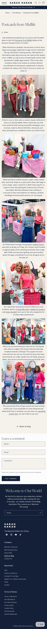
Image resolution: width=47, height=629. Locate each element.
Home (7, 13)
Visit (5, 570)
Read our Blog (9, 556)
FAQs (6, 582)
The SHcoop (16, 13)
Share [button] (6, 32)
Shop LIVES (8, 553)
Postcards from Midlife (31, 13)
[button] (4, 2)
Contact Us (8, 559)
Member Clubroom (10, 547)
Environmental (9, 611)
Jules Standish (11, 312)
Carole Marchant (22, 309)
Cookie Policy (8, 608)
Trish (4, 50)
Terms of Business (10, 596)
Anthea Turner (38, 244)
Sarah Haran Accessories (25, 626)
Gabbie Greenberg (37, 309)
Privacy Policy (9, 605)
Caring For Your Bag (11, 576)
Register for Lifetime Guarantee (15, 579)
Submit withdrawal (10, 614)
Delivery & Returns (10, 573)
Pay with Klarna (9, 599)
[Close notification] (44, 7)
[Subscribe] (40, 512)
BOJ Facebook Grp (10, 550)
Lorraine (13, 50)
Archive (7, 585)
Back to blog (25, 426)
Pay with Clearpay (10, 602)
